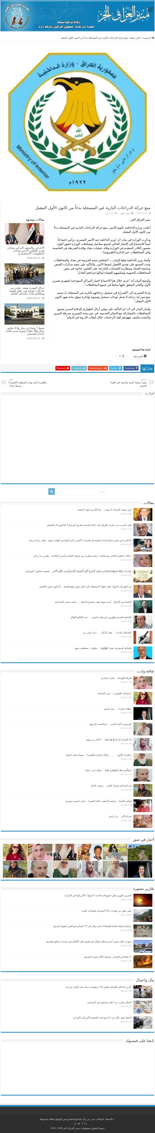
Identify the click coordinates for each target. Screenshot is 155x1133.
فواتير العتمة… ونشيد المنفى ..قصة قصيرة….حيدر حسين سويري (99, 800)
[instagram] (75, 1123)
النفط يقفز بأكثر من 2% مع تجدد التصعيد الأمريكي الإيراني (102, 1017)
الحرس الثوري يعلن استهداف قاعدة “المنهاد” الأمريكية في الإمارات (98, 895)
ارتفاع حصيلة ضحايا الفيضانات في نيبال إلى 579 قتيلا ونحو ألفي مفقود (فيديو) (92, 926)
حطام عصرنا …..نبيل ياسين (118, 708)
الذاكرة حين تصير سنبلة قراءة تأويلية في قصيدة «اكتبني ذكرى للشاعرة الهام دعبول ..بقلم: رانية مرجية (80, 540)
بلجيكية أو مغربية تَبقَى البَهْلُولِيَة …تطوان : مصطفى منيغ (103, 648)
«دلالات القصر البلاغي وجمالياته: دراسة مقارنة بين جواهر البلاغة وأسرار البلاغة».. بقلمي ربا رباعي (82, 555)
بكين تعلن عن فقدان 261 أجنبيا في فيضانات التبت (106, 910)
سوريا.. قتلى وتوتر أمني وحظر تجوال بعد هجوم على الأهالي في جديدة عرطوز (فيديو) (89, 941)
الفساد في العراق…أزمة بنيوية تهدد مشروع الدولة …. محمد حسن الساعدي (93, 601)
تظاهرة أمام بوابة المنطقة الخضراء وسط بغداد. (27, 382)
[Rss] (85, 1123)
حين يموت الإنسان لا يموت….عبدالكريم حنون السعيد (105, 509)
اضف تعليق (125, 213)
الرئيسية (147, 37)
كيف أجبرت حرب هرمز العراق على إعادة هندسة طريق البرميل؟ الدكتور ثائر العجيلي (89, 525)
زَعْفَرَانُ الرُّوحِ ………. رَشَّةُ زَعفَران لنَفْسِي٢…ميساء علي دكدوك (98, 754)
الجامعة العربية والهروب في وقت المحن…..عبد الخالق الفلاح (101, 617)
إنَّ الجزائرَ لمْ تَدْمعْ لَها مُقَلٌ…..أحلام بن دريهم (108, 739)
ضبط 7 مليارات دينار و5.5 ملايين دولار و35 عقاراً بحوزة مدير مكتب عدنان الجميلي (24, 330)
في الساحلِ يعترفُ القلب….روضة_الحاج (111, 785)
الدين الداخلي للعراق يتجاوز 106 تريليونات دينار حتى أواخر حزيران (98, 986)
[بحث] (51, 491)
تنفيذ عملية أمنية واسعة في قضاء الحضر (128, 382)
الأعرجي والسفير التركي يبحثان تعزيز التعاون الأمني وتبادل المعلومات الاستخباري (25, 250)
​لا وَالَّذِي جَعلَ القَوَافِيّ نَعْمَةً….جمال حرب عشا (108, 770)
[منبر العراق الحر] (77, 16)
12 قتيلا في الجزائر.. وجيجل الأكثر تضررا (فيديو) (108, 956)
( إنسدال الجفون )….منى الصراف (114, 693)
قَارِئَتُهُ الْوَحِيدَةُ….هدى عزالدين (116, 678)
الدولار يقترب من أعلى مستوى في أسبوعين (109, 1002)
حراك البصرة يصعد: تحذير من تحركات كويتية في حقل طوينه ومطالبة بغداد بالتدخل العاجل (26, 290)
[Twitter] (79, 1123)
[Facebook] (82, 1123)
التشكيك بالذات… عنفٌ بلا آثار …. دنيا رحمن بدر (107, 632)
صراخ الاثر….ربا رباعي (120, 816)
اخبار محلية (135, 37)
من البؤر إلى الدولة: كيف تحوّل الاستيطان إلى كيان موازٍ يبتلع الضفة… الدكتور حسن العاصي (85, 586)
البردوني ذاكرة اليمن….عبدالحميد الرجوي (110, 724)
